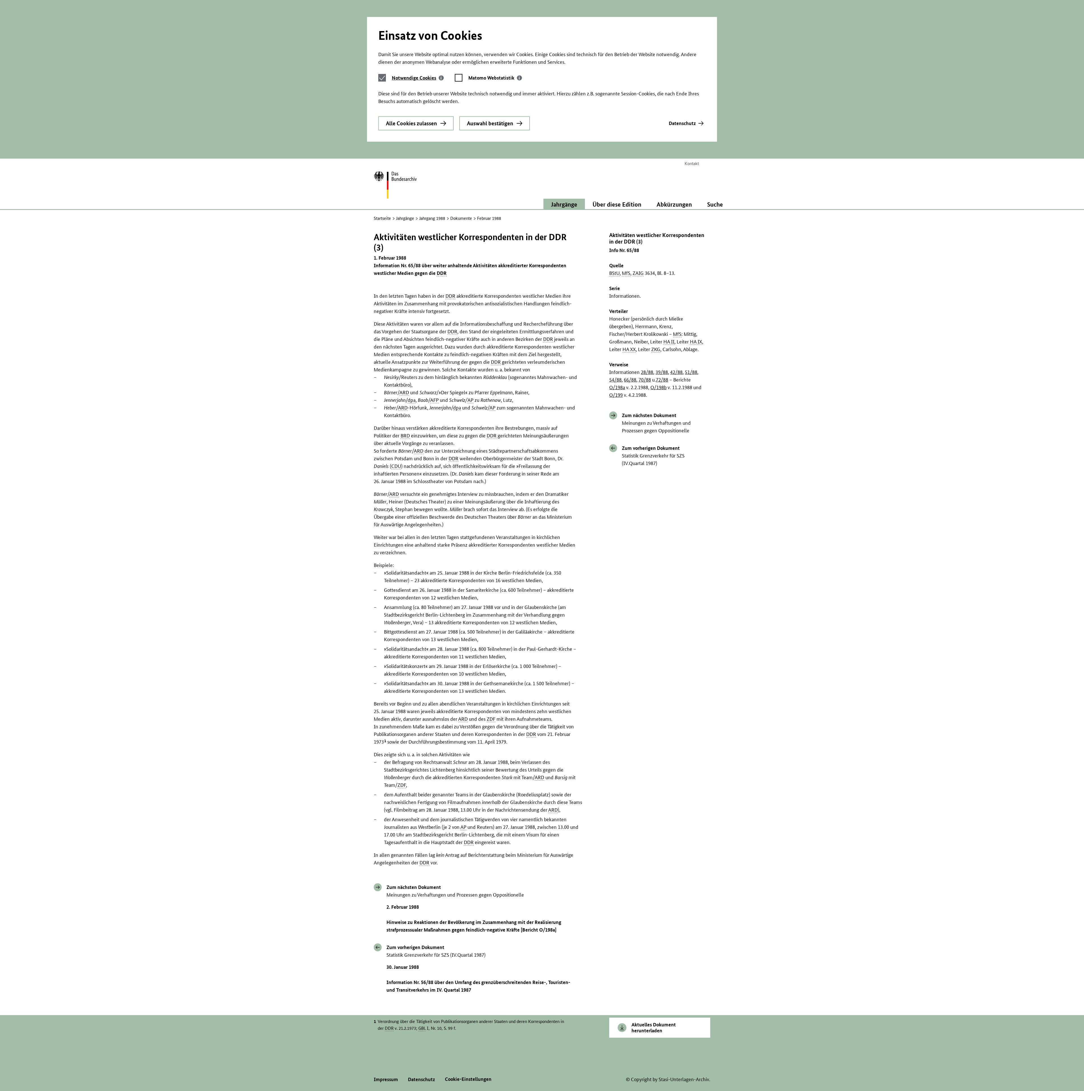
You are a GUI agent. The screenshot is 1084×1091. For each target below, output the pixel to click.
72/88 (662, 380)
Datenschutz (682, 123)
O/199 (616, 395)
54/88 (615, 380)
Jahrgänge (405, 218)
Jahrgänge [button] (564, 204)
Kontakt (692, 163)
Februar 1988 (489, 218)
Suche (715, 204)
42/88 (676, 372)
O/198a (617, 387)
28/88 (647, 372)
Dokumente (461, 218)
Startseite (382, 218)
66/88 (630, 380)
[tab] (417, 77)
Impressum (386, 1079)
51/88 (691, 372)
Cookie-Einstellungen (468, 1079)
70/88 (645, 380)
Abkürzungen (674, 204)
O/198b (658, 387)
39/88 (661, 372)
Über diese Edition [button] (617, 204)
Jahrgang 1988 (432, 218)
